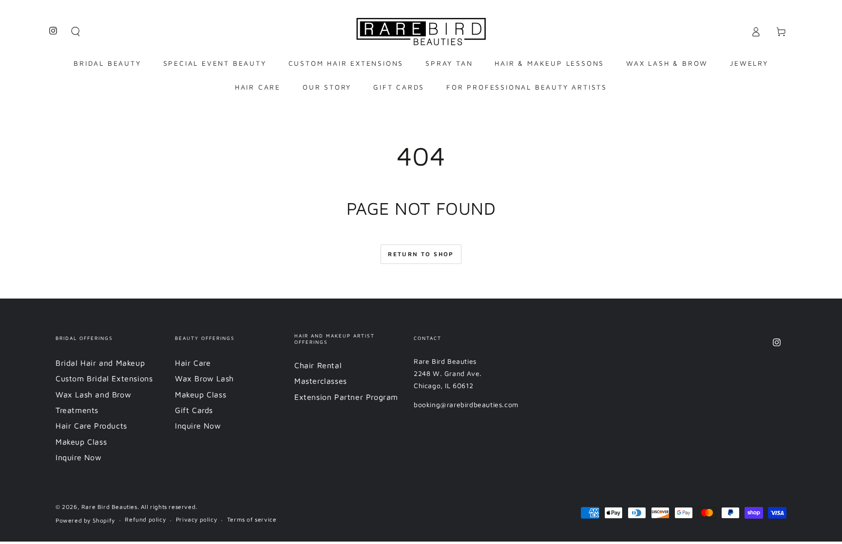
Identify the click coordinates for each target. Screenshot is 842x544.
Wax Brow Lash (204, 378)
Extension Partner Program (346, 397)
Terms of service (252, 519)
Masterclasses (320, 380)
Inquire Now (79, 457)
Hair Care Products (91, 425)
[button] (75, 31)
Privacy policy (196, 519)
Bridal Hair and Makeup (100, 362)
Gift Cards (194, 410)
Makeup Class (81, 441)
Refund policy (145, 519)
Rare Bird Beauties (109, 506)
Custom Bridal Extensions (104, 378)
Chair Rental (318, 365)
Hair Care (192, 362)
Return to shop (421, 254)
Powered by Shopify (85, 520)
